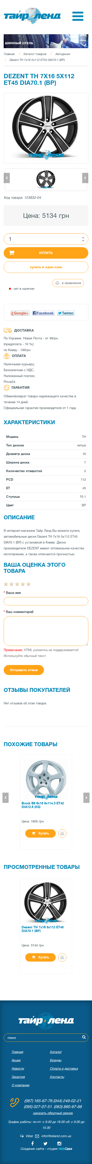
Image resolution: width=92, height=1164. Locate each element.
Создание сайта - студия (46, 1149)
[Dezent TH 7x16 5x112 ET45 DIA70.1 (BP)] (46, 128)
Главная (9, 54)
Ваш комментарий (19, 612)
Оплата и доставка (64, 1068)
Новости (18, 1068)
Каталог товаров (34, 54)
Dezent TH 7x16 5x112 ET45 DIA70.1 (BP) (37, 60)
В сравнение (71, 283)
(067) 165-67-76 (38, 1101)
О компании (20, 1085)
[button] (77, 20)
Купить (46, 253)
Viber (28, 1136)
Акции (16, 1060)
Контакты (57, 1077)
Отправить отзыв (24, 670)
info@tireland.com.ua (56, 1136)
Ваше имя (13, 593)
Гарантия (18, 1077)
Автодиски (62, 54)
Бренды (55, 1060)
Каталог (56, 1052)
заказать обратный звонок (53, 1113)
